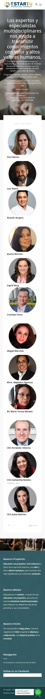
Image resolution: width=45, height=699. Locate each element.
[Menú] (40, 5)
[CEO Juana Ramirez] (22, 499)
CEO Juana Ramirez (16, 514)
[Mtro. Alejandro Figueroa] (22, 367)
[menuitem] (35, 5)
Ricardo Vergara (15, 218)
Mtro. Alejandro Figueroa (20, 382)
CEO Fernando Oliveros (19, 448)
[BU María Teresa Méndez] (22, 396)
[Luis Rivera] (22, 173)
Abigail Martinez (15, 351)
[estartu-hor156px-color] (18, 5)
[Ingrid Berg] (22, 270)
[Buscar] (35, 5)
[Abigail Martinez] (22, 336)
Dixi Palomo (13, 157)
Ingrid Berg (13, 285)
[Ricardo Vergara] (22, 203)
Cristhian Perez (15, 314)
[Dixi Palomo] (22, 142)
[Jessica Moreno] (22, 239)
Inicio (5, 659)
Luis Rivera (12, 188)
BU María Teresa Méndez (20, 411)
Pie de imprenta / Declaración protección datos (19, 662)
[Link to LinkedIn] (40, 696)
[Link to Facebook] (36, 696)
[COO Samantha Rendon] (22, 465)
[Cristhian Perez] (22, 299)
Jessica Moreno (15, 254)
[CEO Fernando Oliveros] (22, 433)
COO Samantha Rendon (19, 480)
